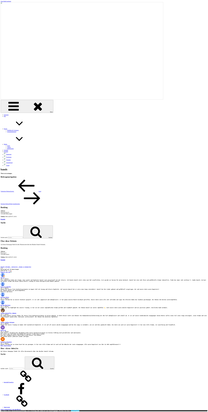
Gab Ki (3, 277)
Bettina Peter (5, 297)
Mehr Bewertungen (6, 345)
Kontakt (6, 151)
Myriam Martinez (5, 305)
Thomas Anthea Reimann (7, 322)
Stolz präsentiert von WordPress (11, 409)
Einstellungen (75, 410)
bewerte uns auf (5, 272)
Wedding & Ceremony (13, 130)
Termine (6, 150)
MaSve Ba (3, 330)
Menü (51, 112)
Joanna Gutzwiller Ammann (8, 313)
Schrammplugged (11, 131)
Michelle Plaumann (6, 342)
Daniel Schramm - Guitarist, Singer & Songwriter (16, 267)
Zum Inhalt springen (6, 1)
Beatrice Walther (6, 286)
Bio (5, 116)
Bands (5, 129)
